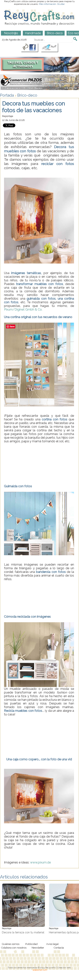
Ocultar (61, 4)
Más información (47, 4)
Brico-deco (27, 95)
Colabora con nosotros (13, 947)
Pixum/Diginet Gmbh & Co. (23, 309)
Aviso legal (52, 943)
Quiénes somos (10, 943)
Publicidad (31, 943)
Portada (7, 95)
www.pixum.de (40, 862)
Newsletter (38, 947)
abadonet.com (40, 970)
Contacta (58, 947)
